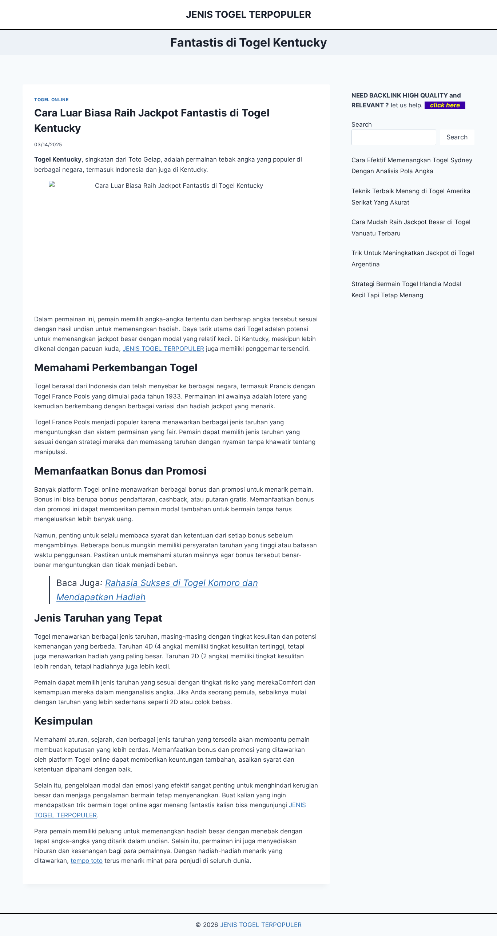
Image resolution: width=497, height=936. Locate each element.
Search (361, 124)
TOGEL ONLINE (51, 99)
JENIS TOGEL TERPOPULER (261, 924)
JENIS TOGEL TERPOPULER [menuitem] (163, 348)
